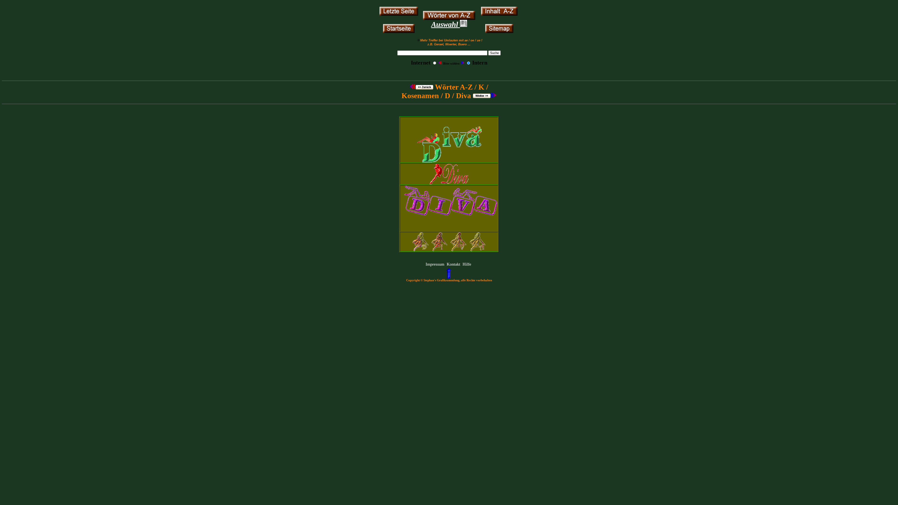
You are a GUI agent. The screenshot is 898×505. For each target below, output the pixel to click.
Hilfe (467, 264)
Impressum (435, 264)
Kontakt (453, 264)
